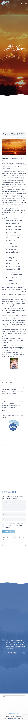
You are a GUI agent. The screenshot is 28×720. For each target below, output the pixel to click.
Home (9, 56)
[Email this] (4, 537)
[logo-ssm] (5, 3)
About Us (12, 716)
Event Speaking (8, 718)
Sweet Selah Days (18, 718)
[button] (24, 3)
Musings (15, 56)
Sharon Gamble (6, 134)
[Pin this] (19, 537)
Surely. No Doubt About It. (14, 57)
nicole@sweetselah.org (14, 713)
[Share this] (8, 537)
